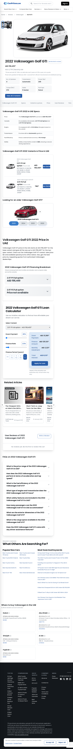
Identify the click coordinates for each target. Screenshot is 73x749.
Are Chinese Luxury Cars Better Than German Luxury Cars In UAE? (53, 578)
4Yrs (21, 357)
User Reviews (59, 103)
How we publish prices (21, 735)
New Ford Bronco (25, 568)
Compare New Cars (25, 9)
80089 (5, 620)
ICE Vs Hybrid (34, 679)
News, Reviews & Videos (51, 9)
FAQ (70, 103)
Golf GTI (29, 15)
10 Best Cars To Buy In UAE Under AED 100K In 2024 (53, 592)
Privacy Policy (44, 688)
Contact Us (45, 683)
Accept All (50, 742)
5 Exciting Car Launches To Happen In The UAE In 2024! (52, 564)
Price (48, 103)
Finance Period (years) (15, 352)
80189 (4, 657)
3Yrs (16, 357)
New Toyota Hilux (25, 558)
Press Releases (55, 677)
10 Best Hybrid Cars (9, 714)
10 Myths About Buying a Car (10, 700)
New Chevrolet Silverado (27, 573)
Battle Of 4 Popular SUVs (22, 684)
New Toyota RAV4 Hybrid (10, 558)
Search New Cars (9, 9)
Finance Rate (11, 344)
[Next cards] (54, 405)
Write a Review (44, 436)
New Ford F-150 (7, 573)
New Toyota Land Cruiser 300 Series (27, 554)
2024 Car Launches (35, 695)
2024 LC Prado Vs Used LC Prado (22, 694)
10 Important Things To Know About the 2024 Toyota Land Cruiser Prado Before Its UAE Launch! (53, 554)
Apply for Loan (39, 363)
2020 (42, 223)
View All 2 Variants (14, 96)
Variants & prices (36, 103)
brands (10, 15)
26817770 (41, 622)
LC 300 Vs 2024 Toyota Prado (22, 688)
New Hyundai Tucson (26, 563)
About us (44, 678)
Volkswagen (20, 15)
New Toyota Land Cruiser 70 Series (10, 554)
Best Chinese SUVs (34, 701)
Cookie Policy (44, 697)
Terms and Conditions (45, 693)
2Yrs (12, 357)
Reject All (62, 742)
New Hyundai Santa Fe (9, 568)
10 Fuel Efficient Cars (9, 708)
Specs (23, 103)
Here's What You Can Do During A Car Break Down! (53, 582)
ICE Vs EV (34, 683)
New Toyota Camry (8, 563)
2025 (14, 223)
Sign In (65, 4)
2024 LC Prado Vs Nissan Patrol (23, 700)
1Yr (7, 357)
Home (3, 15)
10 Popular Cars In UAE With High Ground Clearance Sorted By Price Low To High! (53, 569)
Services (37, 9)
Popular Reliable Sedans (34, 690)
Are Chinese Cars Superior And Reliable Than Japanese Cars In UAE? (51, 598)
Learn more (9, 743)
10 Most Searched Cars (10, 686)
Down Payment (12, 334)
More (65, 9)
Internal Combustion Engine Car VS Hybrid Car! (52, 573)
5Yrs (25, 357)
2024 (23, 223)
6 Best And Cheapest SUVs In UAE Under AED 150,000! (54, 587)
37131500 (41, 643)
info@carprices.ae (65, 676)
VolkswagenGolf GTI (9, 103)
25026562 (42, 629)
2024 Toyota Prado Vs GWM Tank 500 (22, 678)
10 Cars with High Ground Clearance (10, 679)
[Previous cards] (2, 405)
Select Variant (11, 323)
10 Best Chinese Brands (10, 693)
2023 (33, 223)
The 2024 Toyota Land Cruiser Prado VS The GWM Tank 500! (53, 559)
